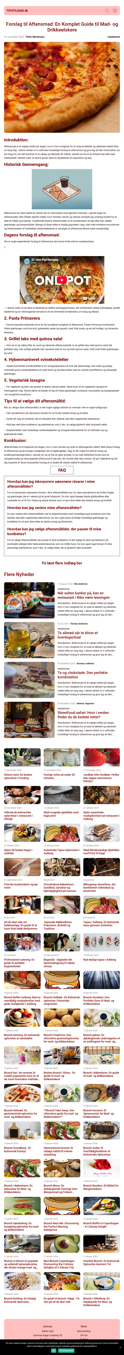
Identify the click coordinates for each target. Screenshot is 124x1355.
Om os (83, 1335)
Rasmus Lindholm (85, 663)
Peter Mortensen (35, 36)
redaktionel (114, 36)
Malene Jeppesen (85, 703)
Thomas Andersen (79, 623)
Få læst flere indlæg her (62, 563)
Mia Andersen (81, 584)
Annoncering (84, 1331)
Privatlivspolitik (66, 1351)
